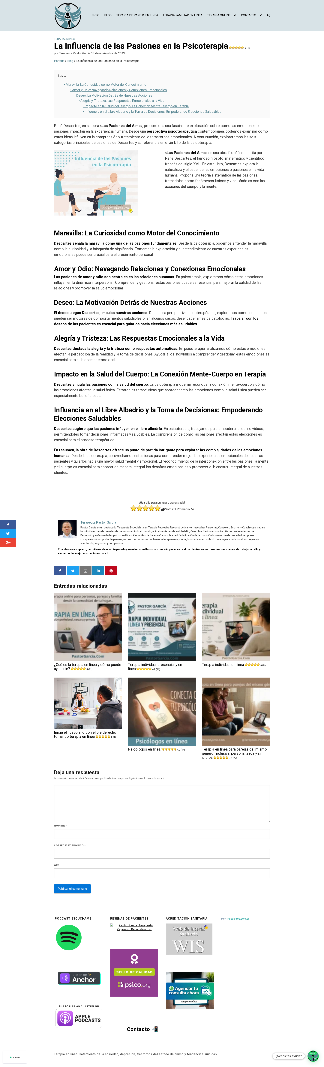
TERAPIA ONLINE (218, 15)
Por (235, 918)
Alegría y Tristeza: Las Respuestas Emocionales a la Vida (121, 101)
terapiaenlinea (64, 38)
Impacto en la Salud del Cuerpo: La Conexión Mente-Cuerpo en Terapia (136, 106)
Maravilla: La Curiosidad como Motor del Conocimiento (105, 84)
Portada (59, 61)
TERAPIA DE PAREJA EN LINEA (137, 15)
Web (57, 865)
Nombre (61, 825)
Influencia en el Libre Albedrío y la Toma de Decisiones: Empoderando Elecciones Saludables (152, 111)
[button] (313, 1056)
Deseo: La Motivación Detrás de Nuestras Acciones (113, 95)
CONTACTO (248, 15)
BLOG (108, 15)
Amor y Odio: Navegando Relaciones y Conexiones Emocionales (118, 90)
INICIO (95, 15)
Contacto (138, 1029)
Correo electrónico (70, 845)
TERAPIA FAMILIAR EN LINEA (182, 15)
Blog (70, 61)
